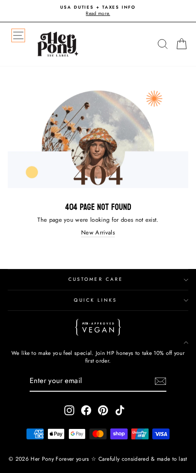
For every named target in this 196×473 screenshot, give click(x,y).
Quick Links (95, 300)
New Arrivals (98, 233)
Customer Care (95, 279)
